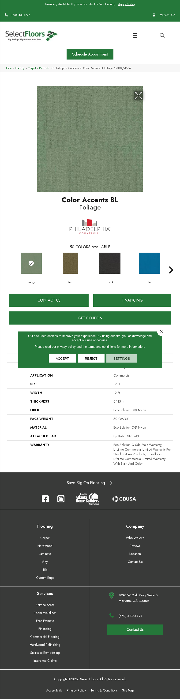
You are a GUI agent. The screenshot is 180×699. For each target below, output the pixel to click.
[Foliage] (31, 263)
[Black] (110, 263)
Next (170, 263)
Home (8, 68)
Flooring (20, 68)
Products (44, 68)
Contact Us (49, 300)
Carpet (32, 68)
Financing (132, 300)
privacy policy (66, 346)
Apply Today (126, 4)
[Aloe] (70, 263)
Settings (121, 358)
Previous (9, 263)
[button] (90, 54)
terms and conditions (102, 346)
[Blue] (149, 263)
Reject (91, 358)
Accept (62, 358)
